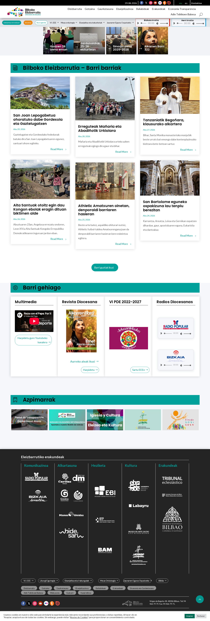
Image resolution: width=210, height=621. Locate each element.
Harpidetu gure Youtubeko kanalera (32, 340)
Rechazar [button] (201, 616)
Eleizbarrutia (75, 8)
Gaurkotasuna (105, 8)
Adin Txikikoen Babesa (183, 14)
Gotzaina (90, 8)
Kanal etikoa (86, 593)
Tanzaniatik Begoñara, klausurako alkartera (163, 122)
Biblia (161, 580)
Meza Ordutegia (108, 580)
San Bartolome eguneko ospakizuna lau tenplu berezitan (165, 206)
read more (56, 149)
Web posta (54, 593)
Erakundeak (158, 8)
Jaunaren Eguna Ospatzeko (119, 22)
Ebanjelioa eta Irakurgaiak (76, 580)
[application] (151, 23)
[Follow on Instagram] (151, 3)
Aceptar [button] (189, 616)
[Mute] (157, 23)
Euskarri (70, 593)
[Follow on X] (146, 3)
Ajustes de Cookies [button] (79, 617)
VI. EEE (53, 22)
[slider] (163, 23)
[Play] (138, 23)
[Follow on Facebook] (141, 3)
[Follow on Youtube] (155, 3)
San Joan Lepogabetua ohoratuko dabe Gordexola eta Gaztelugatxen (38, 119)
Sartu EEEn (138, 369)
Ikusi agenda (41, 23)
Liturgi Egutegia (47, 580)
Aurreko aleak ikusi (82, 361)
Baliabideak (142, 8)
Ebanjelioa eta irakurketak (90, 22)
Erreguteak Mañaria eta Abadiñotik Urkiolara (99, 128)
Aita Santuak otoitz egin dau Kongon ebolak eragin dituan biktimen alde (39, 209)
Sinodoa (28, 23)
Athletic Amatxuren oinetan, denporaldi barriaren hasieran (103, 210)
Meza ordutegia (68, 22)
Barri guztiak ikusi (104, 267)
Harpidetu (89, 369)
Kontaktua (196, 3)
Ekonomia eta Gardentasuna (141, 588)
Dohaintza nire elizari (12, 23)
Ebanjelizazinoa (124, 8)
